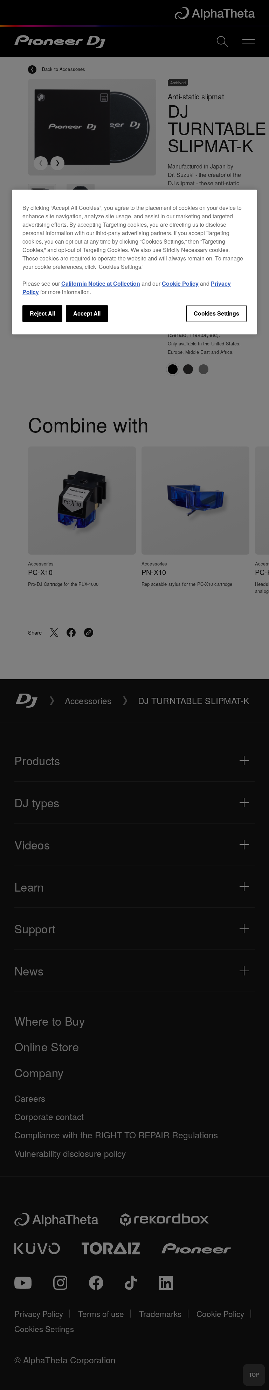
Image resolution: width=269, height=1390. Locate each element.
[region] (134, 262)
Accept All (87, 313)
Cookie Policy (180, 283)
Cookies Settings (216, 313)
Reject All (42, 313)
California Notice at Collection (100, 283)
